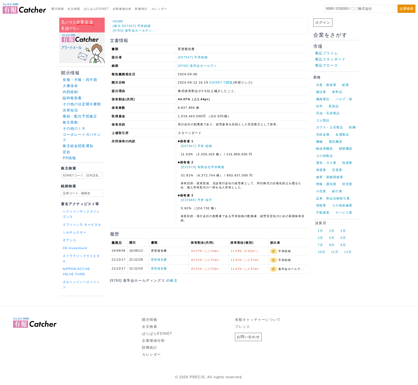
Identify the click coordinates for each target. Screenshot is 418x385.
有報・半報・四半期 (80, 80)
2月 (332, 231)
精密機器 (345, 148)
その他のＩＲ (74, 128)
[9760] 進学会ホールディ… (134, 30)
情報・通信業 (326, 184)
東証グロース (326, 65)
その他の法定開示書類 (82, 104)
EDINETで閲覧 (221, 82)
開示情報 (57, 8)
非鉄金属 (323, 134)
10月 (321, 252)
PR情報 (69, 158)
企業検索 (406, 8)
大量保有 (70, 86)
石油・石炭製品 (328, 113)
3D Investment (75, 248)
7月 (320, 245)
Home (118, 21)
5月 (332, 237)
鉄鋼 (352, 127)
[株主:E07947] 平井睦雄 (132, 26)
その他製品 (324, 155)
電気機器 (335, 141)
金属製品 (342, 134)
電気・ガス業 (326, 162)
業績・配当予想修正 (80, 116)
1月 (320, 231)
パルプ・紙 (343, 99)
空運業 (337, 170)
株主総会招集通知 (78, 146)
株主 (174, 280)
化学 (319, 106)
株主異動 (70, 122)
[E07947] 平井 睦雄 (196, 146)
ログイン (322, 22)
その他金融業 (342, 205)
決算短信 (70, 110)
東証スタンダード (330, 59)
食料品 (337, 92)
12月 (348, 252)
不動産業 (323, 212)
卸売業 (347, 184)
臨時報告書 (72, 98)
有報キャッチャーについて (258, 319)
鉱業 (345, 85)
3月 (343, 231)
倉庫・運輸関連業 (329, 177)
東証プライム (326, 53)
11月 (334, 252)
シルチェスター (74, 232)
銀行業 (337, 191)
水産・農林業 (326, 85)
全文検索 (73, 8)
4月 (320, 237)
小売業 (321, 191)
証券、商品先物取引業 (333, 198)
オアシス (69, 240)
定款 (66, 152)
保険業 (321, 205)
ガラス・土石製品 (329, 127)
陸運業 (347, 162)
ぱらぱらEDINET (96, 8)
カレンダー (159, 8)
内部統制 (70, 92)
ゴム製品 (323, 120)
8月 (332, 245)
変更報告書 (159, 259)
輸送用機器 (324, 148)
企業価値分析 (122, 8)
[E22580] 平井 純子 (196, 200)
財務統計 (141, 8)
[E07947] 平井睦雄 (193, 57)
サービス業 (343, 212)
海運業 (321, 170)
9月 (343, 245)
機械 (319, 141)
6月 (343, 237)
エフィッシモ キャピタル (82, 224)
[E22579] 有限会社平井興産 (202, 167)
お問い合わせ (248, 337)
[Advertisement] (112, 301)
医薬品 (334, 106)
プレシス (242, 326)
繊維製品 (323, 99)
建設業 (321, 92)
